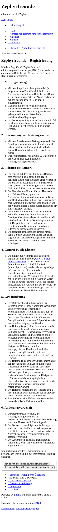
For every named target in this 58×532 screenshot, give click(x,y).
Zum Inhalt (7, 19)
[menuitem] (11, 31)
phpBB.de (36, 503)
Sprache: (5, 53)
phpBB (18, 494)
